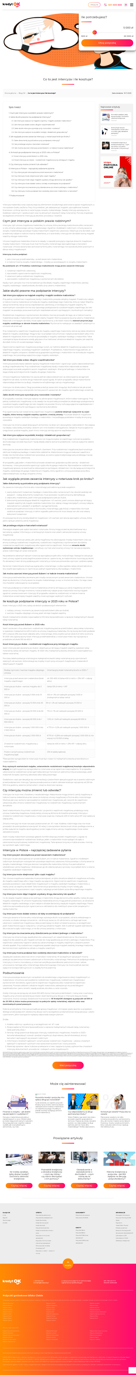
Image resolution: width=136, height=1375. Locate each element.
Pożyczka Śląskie (94, 1337)
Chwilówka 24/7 (40, 1248)
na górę (68, 1265)
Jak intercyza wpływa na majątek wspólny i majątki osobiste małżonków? (42, 121)
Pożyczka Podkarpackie (9, 1341)
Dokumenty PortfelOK (82, 1217)
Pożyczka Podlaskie (8, 1333)
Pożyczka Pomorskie (51, 1331)
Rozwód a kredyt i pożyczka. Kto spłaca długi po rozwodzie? (49, 1098)
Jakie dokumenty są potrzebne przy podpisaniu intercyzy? (37, 140)
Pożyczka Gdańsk (7, 1312)
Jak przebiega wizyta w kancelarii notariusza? (31, 144)
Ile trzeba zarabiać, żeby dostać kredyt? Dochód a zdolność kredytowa (19, 1175)
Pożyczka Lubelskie (95, 1339)
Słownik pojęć (7, 1220)
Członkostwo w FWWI (122, 1238)
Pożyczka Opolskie (8, 1337)
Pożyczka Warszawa (8, 1303)
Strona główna (10, 93)
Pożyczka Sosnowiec (51, 1318)
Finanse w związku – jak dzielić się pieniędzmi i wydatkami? (16, 1113)
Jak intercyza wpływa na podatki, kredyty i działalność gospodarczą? (41, 132)
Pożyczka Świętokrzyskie (9, 1339)
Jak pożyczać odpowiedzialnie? (124, 1233)
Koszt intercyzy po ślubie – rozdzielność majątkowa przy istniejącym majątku (44, 160)
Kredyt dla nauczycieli (42, 1223)
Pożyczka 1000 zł (80, 1230)
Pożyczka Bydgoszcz (51, 1305)
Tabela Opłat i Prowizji (122, 1225)
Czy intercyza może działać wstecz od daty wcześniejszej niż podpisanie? (43, 184)
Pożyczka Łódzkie (51, 1337)
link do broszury (116, 1364)
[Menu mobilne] (131, 4)
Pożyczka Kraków (50, 1303)
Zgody (117, 1220)
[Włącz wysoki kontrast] (125, 5)
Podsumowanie (17, 195)
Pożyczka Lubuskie (51, 1333)
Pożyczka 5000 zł (80, 1233)
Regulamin (119, 1223)
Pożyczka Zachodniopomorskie (11, 1331)
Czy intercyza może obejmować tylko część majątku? (35, 176)
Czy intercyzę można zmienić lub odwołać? (29, 164)
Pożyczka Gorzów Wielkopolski (98, 1312)
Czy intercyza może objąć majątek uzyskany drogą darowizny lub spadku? (43, 180)
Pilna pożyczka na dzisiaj (43, 1246)
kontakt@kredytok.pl (41, 1283)
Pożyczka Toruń (94, 1318)
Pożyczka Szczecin (51, 1320)
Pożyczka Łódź (50, 1312)
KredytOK (58, 999)
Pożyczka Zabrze (7, 1320)
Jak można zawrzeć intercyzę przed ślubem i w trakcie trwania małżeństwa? (44, 148)
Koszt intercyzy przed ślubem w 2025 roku (31, 156)
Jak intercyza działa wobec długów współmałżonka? (34, 125)
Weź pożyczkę (68, 1065)
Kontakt (5, 1223)
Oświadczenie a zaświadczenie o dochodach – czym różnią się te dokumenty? (84, 1174)
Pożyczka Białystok (8, 1305)
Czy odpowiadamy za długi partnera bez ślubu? (80, 1113)
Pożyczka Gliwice (50, 1316)
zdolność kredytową (11, 452)
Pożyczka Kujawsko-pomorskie (11, 1335)
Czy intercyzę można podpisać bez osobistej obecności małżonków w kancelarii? (46, 191)
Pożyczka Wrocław (95, 1303)
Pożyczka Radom (7, 1318)
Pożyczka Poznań (94, 1307)
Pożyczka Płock (94, 1316)
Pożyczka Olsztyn (7, 1307)
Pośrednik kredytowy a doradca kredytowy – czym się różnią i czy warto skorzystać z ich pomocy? (51, 1174)
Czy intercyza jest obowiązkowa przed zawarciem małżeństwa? (38, 172)
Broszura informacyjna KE (123, 1230)
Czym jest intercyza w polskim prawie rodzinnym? (32, 113)
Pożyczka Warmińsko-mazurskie (98, 1331)
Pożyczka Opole (50, 1307)
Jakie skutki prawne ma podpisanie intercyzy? (31, 117)
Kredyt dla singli (40, 1225)
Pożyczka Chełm (7, 1314)
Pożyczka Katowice (95, 1309)
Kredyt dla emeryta (41, 1220)
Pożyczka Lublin (50, 1309)
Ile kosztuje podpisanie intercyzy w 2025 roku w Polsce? (35, 152)
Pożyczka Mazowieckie (52, 1335)
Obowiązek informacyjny (123, 1215)
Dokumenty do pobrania (83, 1215)
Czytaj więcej (19, 1185)
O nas (4, 1215)
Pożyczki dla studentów (42, 1228)
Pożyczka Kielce (94, 1305)
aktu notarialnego (65, 556)
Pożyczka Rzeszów (8, 1309)
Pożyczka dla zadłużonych (43, 1215)
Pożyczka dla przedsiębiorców (44, 1217)
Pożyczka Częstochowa (52, 1314)
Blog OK (22, 93)
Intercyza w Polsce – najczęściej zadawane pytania (32, 168)
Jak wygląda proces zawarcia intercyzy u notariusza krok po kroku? (40, 136)
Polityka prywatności (121, 1228)
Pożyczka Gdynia (7, 1316)
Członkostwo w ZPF (121, 1235)
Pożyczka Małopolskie (52, 1339)
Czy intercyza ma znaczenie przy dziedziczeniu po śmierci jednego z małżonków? (46, 187)
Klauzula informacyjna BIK (123, 1217)
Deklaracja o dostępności (123, 1240)
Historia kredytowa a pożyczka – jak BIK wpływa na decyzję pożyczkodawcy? (117, 1175)
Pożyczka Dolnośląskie (96, 1335)
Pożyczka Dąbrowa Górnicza (97, 1314)
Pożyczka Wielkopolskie (96, 1333)
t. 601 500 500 (38, 1281)
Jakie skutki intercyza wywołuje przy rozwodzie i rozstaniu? (37, 128)
